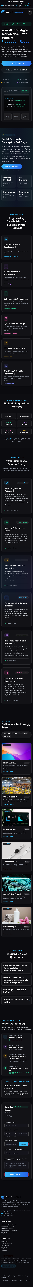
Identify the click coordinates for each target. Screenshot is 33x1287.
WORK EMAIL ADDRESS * (11, 1140)
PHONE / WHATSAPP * (11, 1130)
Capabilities (6, 1280)
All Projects (7, 733)
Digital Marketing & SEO (7, 1226)
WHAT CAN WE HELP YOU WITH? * (14, 1149)
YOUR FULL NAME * (10, 1122)
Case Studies (5, 1245)
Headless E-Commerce (7, 1228)
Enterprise (16, 733)
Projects (22, 1280)
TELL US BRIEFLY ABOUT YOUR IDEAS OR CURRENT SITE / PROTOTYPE (15, 1158)
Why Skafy (4, 1248)
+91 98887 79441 (21, 5)
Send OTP (24, 1144)
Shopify (25, 733)
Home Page (4, 1241)
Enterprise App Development (9, 1230)
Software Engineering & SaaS (9, 1224)
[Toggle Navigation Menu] (30, 12)
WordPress (7, 736)
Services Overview (6, 1243)
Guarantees (14, 1280)
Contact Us (4, 1250)
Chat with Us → (29, 5)
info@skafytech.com (8, 5)
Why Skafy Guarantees (7, 1233)
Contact (28, 1280)
